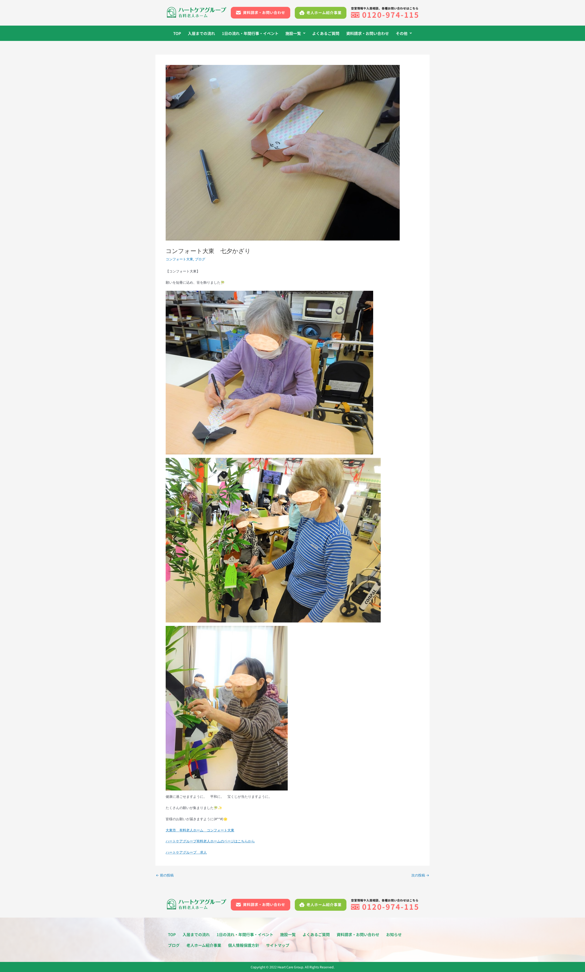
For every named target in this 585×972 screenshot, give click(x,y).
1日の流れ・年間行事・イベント (250, 33)
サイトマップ (277, 945)
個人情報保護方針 (243, 945)
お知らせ (394, 934)
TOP (177, 33)
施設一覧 (293, 33)
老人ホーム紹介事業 (203, 945)
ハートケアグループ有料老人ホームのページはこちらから (210, 841)
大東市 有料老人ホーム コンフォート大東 (200, 830)
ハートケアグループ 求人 (186, 852)
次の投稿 (420, 875)
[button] (295, 33)
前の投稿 (165, 875)
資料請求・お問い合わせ (367, 33)
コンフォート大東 (179, 259)
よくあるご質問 (325, 33)
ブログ (200, 259)
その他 (401, 33)
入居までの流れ (201, 33)
